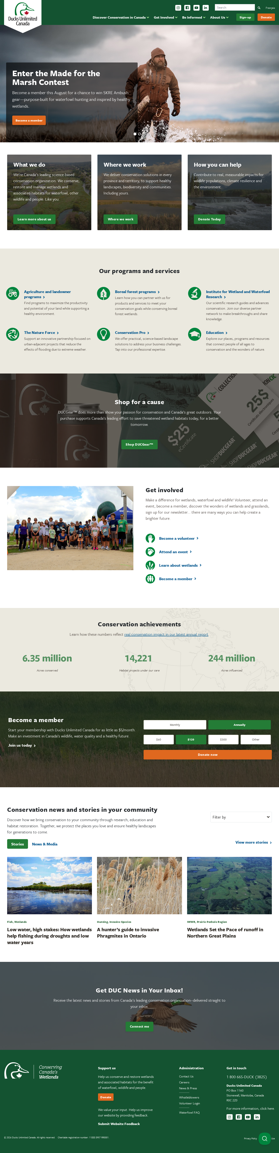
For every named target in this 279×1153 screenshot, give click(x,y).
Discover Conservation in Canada (119, 17)
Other (255, 739)
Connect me (139, 1026)
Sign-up (245, 17)
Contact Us (186, 1076)
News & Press (188, 1088)
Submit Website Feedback (119, 1123)
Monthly (175, 725)
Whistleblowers (189, 1097)
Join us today (20, 745)
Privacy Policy (250, 1138)
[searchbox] (235, 7)
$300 (223, 739)
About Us (217, 17)
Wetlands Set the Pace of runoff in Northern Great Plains (225, 932)
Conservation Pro (130, 332)
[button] (135, 134)
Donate (266, 17)
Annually (240, 725)
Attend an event (173, 551)
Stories (17, 844)
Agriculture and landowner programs (47, 294)
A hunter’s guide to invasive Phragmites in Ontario (128, 932)
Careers (184, 1082)
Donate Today (209, 219)
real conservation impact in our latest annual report (166, 634)
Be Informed (192, 17)
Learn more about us (34, 219)
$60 (158, 739)
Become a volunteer (177, 538)
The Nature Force (39, 332)
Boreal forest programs (135, 291)
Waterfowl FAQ (189, 1112)
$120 (191, 739)
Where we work (120, 219)
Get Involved (164, 17)
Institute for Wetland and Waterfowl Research (238, 294)
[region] (139, 83)
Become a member (175, 578)
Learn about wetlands (178, 565)
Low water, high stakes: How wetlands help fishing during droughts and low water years (49, 936)
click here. (267, 1108)
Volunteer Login (189, 1103)
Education (215, 332)
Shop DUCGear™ (139, 444)
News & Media (44, 844)
